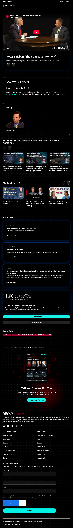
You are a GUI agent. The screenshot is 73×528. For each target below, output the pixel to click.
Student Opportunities (45, 435)
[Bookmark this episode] (8, 65)
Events (39, 443)
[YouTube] (8, 426)
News (39, 439)
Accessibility (41, 458)
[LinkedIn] (21, 426)
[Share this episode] (13, 65)
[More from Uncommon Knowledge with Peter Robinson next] (9, 147)
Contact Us (41, 447)
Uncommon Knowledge (15, 348)
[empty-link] (36, 230)
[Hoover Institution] (9, 6)
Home (5, 348)
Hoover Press (42, 454)
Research (6, 439)
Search (5, 458)
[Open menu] (68, 6)
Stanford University (65, 1)
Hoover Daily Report (44, 450)
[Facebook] (12, 426)
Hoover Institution (7, 1)
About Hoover (8, 435)
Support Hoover (8, 454)
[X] (4, 426)
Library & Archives (9, 450)
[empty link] (13, 158)
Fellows (5, 447)
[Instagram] (17, 426)
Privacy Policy (7, 524)
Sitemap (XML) (16, 524)
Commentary (7, 443)
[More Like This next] (68, 183)
